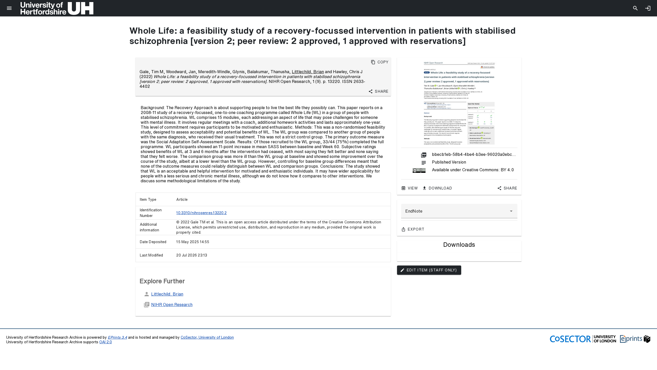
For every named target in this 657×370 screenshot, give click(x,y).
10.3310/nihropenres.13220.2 (201, 213)
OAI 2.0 (105, 342)
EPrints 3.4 (117, 337)
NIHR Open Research (171, 304)
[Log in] (648, 8)
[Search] (635, 8)
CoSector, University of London (207, 337)
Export (416, 229)
